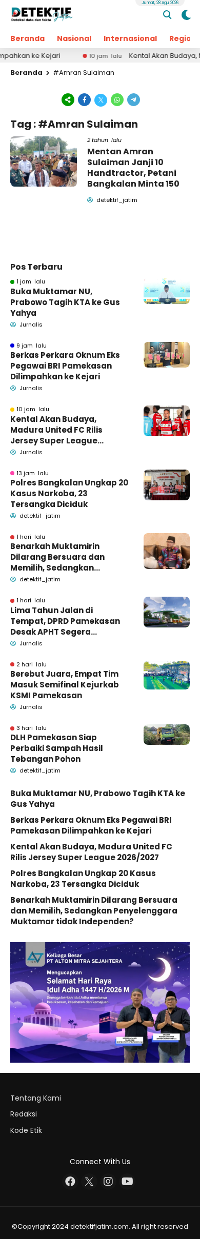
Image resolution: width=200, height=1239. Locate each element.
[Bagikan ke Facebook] (84, 99)
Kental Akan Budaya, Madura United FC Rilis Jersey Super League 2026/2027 (56, 430)
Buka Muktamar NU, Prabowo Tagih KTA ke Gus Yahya (65, 302)
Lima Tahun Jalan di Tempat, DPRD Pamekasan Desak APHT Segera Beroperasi (65, 621)
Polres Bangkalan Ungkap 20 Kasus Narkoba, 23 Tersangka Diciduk (69, 493)
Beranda (27, 38)
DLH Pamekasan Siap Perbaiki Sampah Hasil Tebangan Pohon (56, 748)
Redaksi (23, 1114)
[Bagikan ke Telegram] (133, 99)
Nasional (74, 38)
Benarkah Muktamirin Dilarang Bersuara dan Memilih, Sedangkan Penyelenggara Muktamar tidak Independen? (65, 557)
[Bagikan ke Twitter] (101, 99)
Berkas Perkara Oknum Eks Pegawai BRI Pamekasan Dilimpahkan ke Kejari (65, 366)
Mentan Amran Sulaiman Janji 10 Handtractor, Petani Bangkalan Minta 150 (133, 167)
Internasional (130, 38)
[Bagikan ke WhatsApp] (117, 99)
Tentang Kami (35, 1098)
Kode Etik (26, 1130)
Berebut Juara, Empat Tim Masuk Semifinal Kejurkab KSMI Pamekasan (64, 684)
